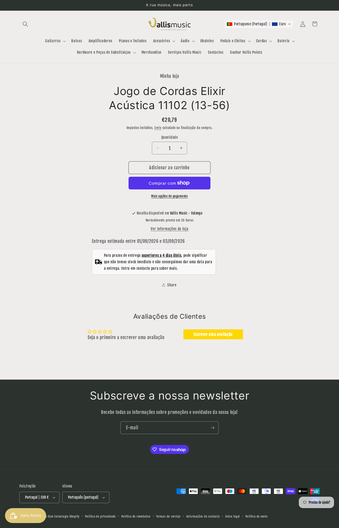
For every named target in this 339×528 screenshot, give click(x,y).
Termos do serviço (168, 516)
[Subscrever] (212, 427)
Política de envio (256, 516)
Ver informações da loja (169, 228)
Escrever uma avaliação (213, 334)
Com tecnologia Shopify (63, 516)
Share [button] (171, 284)
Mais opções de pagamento (169, 196)
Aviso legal (232, 516)
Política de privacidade (100, 516)
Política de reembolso (136, 516)
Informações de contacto (203, 516)
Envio (158, 128)
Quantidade (169, 137)
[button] (25, 24)
